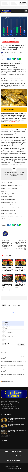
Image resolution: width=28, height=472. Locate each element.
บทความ (6, 455)
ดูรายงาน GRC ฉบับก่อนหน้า (13, 121)
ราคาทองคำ (14, 455)
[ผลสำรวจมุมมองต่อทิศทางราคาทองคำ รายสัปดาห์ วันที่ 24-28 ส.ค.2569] (7, 262)
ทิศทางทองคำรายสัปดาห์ (6, 41)
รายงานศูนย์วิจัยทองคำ (7, 275)
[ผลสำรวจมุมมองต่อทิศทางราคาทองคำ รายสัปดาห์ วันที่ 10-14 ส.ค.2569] (20, 278)
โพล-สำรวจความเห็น (15, 41)
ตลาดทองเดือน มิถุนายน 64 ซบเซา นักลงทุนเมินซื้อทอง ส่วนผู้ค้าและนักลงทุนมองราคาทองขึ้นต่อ (7, 245)
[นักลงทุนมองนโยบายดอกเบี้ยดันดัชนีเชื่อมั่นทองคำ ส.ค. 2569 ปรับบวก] (7, 278)
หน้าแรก (7, 451)
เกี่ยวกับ (22, 455)
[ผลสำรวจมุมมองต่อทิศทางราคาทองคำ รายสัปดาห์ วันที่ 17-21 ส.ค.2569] (20, 262)
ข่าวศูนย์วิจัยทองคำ (7, 381)
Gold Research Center (17, 468)
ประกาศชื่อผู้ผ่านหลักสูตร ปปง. (14, 460)
